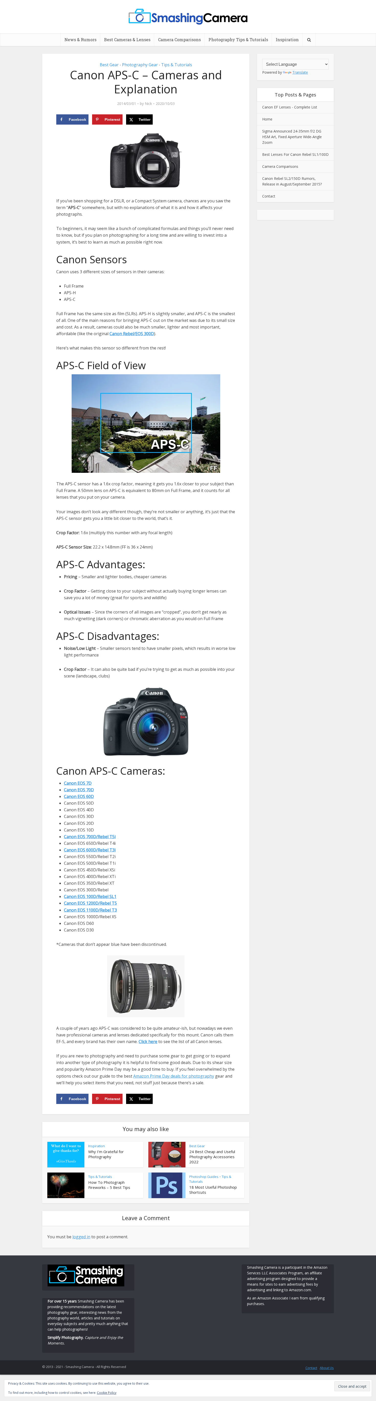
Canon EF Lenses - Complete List (289, 107)
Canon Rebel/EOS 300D (131, 333)
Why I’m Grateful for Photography (106, 1154)
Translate (300, 72)
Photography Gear (140, 65)
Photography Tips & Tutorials (238, 39)
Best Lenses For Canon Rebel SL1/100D (295, 154)
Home (267, 119)
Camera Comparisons (179, 39)
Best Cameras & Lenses (127, 39)
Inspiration (287, 39)
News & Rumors (80, 39)
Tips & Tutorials (176, 65)
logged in (81, 1237)
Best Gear (109, 65)
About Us (327, 1367)
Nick (148, 103)
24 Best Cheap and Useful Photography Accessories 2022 (212, 1157)
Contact (268, 196)
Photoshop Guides (203, 1176)
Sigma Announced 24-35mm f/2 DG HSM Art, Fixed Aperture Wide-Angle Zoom (292, 137)
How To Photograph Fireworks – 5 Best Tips (109, 1185)
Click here (148, 1041)
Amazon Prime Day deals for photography (173, 1076)
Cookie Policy (106, 1393)
